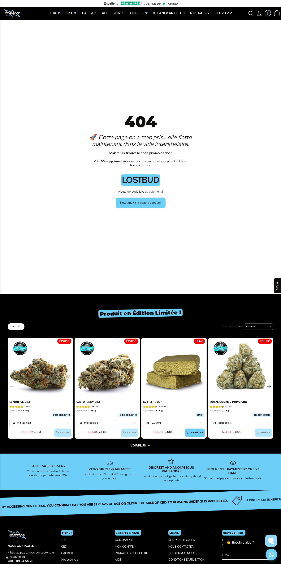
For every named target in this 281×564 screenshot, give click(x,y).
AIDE (118, 559)
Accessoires (69, 559)
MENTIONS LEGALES (181, 540)
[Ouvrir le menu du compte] (259, 13)
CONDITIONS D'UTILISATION (186, 559)
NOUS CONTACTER (181, 546)
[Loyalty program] (268, 13)
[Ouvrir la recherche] (251, 13)
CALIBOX (67, 553)
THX (63, 540)
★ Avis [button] (277, 285)
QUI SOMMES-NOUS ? (182, 553)
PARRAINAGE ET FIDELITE (131, 553)
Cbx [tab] (15, 326)
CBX (64, 546)
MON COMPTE (124, 546)
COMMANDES (124, 540)
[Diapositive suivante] (269, 386)
